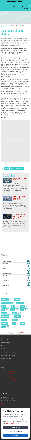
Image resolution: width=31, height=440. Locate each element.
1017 (28, 261)
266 (28, 270)
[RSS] (2, 261)
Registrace (27, 6)
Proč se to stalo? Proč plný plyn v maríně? (15, 203)
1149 (28, 275)
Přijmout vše (15, 435)
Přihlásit (18, 6)
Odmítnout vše (15, 427)
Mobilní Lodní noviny (12, 375)
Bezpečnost (9, 26)
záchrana (7, 168)
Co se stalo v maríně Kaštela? (15, 185)
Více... (3, 403)
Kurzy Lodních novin (12, 373)
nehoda (12, 168)
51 (28, 282)
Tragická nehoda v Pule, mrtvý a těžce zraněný (15, 221)
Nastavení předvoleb (15, 431)
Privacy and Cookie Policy (12, 423)
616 (28, 285)
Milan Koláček (10, 378)
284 (28, 273)
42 (28, 268)
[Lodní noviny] (15, 1)
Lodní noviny (10, 371)
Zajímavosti (3, 26)
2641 (28, 280)
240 (28, 263)
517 (28, 266)
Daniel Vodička (6, 25)
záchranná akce (19, 168)
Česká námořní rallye (12, 379)
